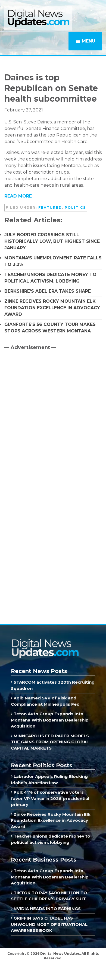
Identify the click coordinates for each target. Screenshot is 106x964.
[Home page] (45, 640)
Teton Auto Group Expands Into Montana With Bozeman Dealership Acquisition (50, 720)
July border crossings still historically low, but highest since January (52, 241)
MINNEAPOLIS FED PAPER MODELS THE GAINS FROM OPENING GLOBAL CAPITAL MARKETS (50, 742)
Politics (75, 207)
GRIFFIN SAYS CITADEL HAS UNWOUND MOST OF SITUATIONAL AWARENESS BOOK (49, 924)
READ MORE (18, 196)
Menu (88, 41)
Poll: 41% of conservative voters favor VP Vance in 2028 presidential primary (50, 798)
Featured (50, 207)
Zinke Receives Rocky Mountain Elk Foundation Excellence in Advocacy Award (52, 308)
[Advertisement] (45, 401)
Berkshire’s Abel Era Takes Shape (47, 291)
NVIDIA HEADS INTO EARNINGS (47, 908)
